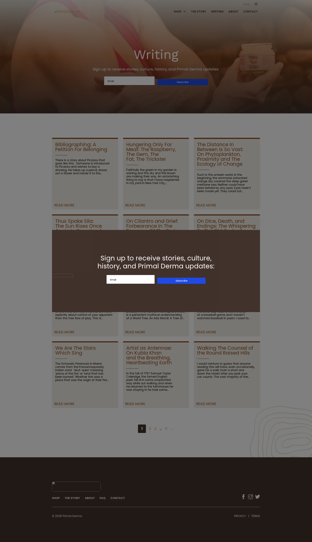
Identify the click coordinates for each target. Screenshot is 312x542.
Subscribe (181, 280)
